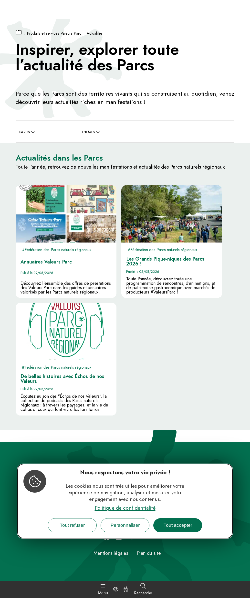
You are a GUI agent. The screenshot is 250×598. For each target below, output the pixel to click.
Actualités (95, 33)
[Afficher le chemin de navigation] (18, 32)
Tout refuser (72, 525)
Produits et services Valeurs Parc (54, 33)
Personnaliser (125, 525)
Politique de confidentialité (125, 508)
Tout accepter (178, 525)
